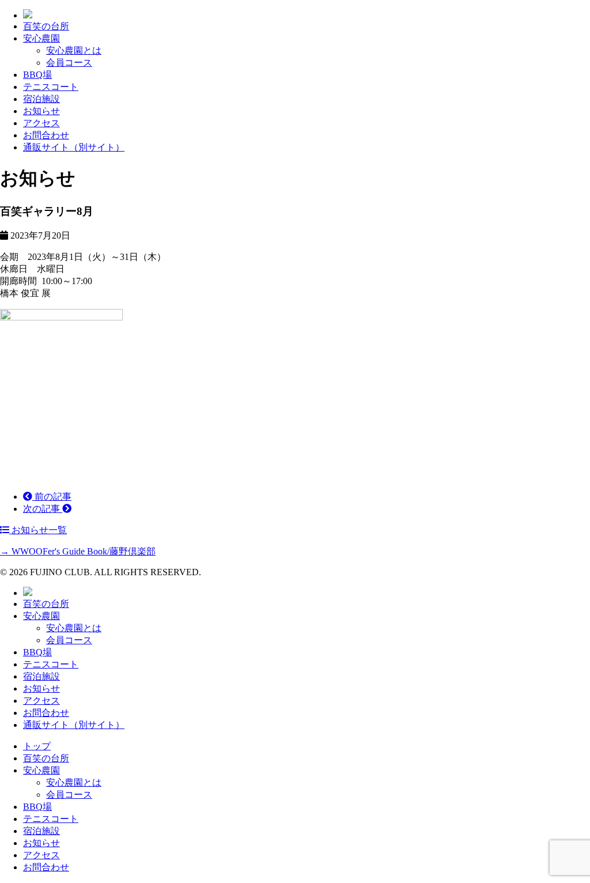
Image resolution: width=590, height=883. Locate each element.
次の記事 (42, 509)
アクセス (41, 123)
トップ (37, 746)
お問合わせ (46, 135)
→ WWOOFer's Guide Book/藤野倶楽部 (78, 551)
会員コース (69, 62)
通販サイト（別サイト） (73, 147)
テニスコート (50, 87)
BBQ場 (37, 75)
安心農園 (41, 38)
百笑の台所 (46, 26)
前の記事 (51, 496)
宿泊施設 (41, 99)
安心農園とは (73, 50)
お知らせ (41, 111)
